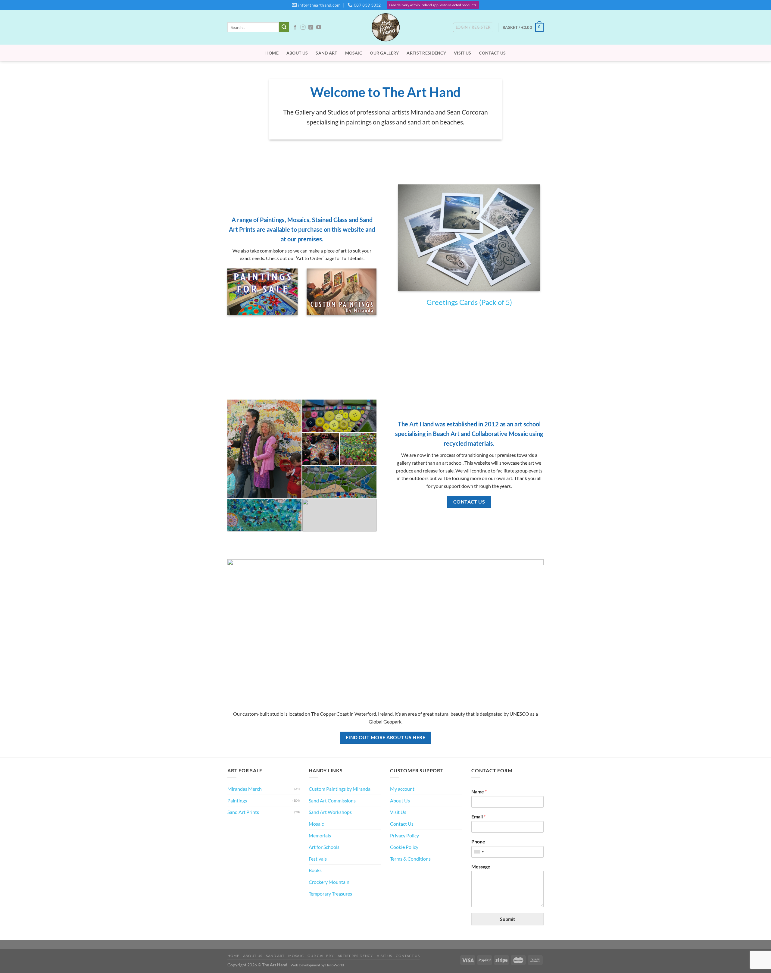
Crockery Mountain (329, 882)
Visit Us (462, 52)
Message (480, 866)
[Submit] (284, 27)
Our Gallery (384, 52)
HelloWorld (334, 965)
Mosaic (353, 52)
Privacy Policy (404, 835)
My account (402, 789)
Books (315, 870)
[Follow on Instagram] (303, 27)
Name (479, 791)
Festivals (318, 859)
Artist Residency (426, 52)
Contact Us (492, 52)
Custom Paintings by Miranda (339, 789)
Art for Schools (324, 847)
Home (272, 52)
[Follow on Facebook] (295, 27)
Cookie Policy (404, 847)
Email (478, 816)
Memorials (320, 835)
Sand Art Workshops (330, 812)
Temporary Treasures (330, 893)
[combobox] (478, 851)
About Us (297, 52)
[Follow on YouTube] (318, 27)
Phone (478, 841)
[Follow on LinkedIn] (310, 27)
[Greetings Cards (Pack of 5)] (469, 237)
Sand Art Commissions (332, 800)
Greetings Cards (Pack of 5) (469, 302)
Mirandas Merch (244, 789)
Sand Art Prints (243, 812)
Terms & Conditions (410, 859)
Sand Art (326, 52)
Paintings (237, 800)
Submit (507, 919)
